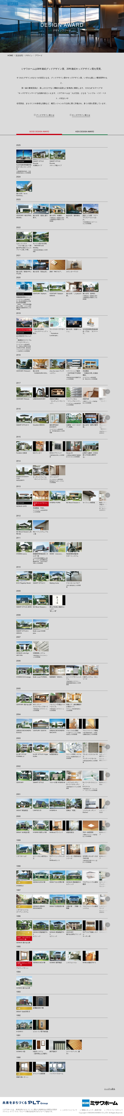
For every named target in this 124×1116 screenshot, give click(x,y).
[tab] (39, 133)
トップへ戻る (109, 1088)
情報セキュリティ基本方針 (92, 1110)
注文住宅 (19, 55)
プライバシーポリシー (114, 1110)
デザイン (29, 55)
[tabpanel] (62, 606)
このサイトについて (69, 1110)
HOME (10, 55)
